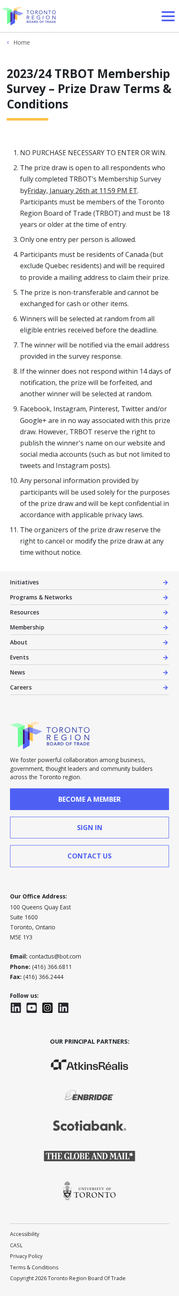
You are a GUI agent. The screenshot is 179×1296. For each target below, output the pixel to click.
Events (19, 657)
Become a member (89, 799)
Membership (27, 627)
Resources (24, 612)
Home (21, 42)
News (17, 672)
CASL (16, 1245)
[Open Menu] (168, 16)
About (18, 642)
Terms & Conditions (34, 1267)
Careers (21, 687)
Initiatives (24, 582)
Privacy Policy (26, 1256)
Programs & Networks (41, 597)
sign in (89, 827)
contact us (89, 856)
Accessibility (24, 1234)
